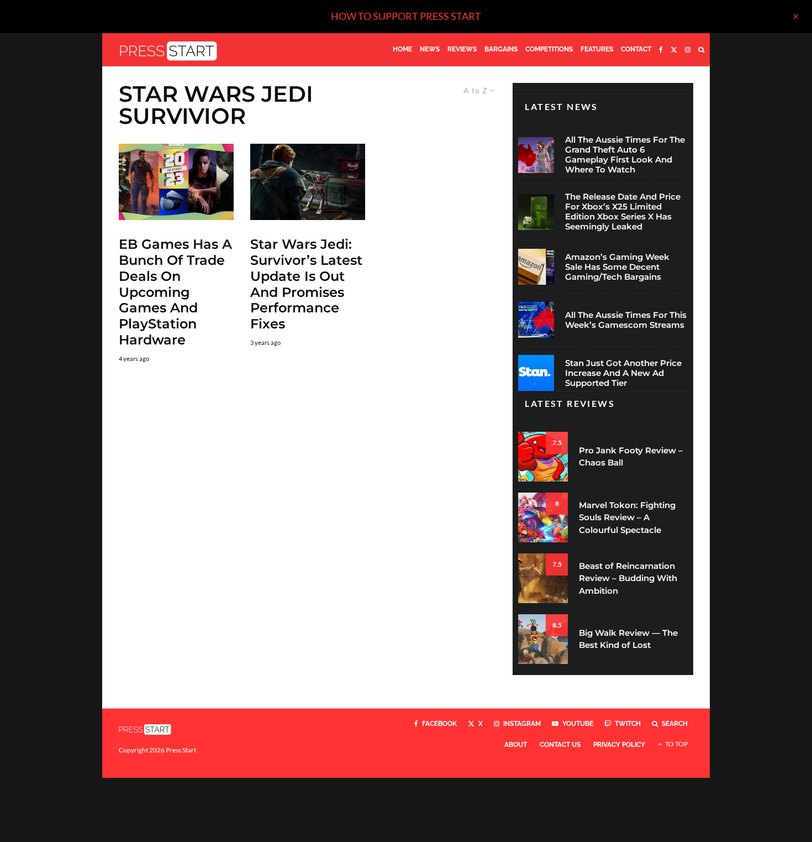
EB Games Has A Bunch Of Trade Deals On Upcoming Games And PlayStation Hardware (175, 292)
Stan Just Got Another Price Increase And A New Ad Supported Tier (623, 373)
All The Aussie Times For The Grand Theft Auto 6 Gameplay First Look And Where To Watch (625, 155)
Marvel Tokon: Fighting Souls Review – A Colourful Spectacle (627, 517)
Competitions (549, 49)
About (515, 745)
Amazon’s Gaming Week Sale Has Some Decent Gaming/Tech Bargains (617, 267)
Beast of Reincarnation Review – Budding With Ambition (628, 578)
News (430, 49)
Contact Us (560, 745)
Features (597, 49)
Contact (636, 49)
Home (402, 49)
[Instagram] (687, 49)
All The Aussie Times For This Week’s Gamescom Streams (626, 320)
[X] (674, 49)
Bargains (501, 49)
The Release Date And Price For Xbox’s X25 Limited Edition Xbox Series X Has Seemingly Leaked (623, 212)
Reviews (462, 49)
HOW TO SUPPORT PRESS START (406, 16)
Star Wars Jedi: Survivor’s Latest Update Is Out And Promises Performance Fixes (306, 284)
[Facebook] (661, 49)
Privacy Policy (619, 745)
